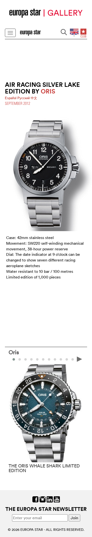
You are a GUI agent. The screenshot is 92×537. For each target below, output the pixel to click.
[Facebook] (35, 499)
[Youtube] (57, 499)
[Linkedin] (50, 499)
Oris (14, 352)
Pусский (24, 98)
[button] (20, 359)
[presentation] (12, 359)
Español (11, 98)
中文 (34, 98)
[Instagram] (42, 499)
